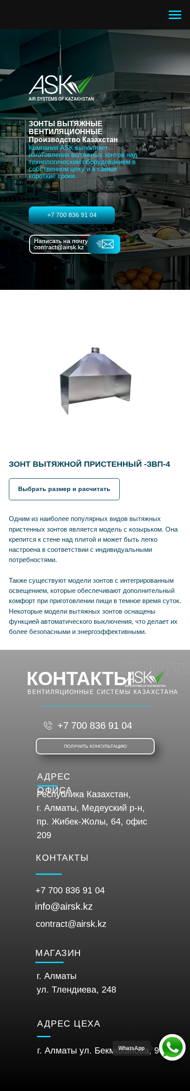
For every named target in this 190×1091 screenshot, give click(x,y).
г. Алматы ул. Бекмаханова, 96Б (103, 1050)
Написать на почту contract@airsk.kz (61, 244)
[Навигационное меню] (175, 15)
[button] (64, 489)
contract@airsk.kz (71, 924)
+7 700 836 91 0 (67, 890)
